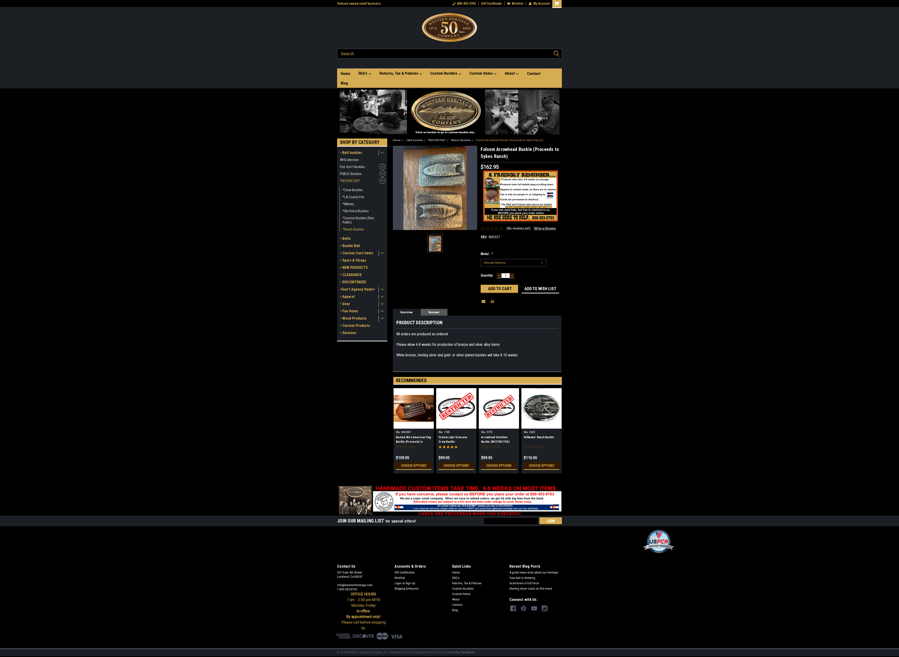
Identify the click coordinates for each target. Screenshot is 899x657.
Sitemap (395, 652)
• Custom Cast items (356, 253)
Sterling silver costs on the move (530, 588)
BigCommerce (424, 652)
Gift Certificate (491, 3)
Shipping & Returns (406, 588)
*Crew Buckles (353, 190)
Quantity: (487, 275)
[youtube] (534, 608)
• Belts (345, 238)
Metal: (487, 254)
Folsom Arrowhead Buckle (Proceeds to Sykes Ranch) (509, 140)
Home (345, 73)
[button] (450, 112)
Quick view (413, 425)
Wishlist (517, 3)
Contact (533, 73)
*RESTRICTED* (350, 181)
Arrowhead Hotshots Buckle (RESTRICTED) (495, 439)
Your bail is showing (522, 578)
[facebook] (513, 608)
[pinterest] (524, 608)
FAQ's (363, 73)
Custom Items (481, 73)
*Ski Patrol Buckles (356, 211)
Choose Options (413, 465)
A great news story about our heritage (533, 572)
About (510, 73)
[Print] (492, 301)
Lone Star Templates (461, 652)
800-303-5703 (466, 3)
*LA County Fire (353, 197)
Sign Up (410, 583)
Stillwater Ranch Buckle (539, 437)
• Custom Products (355, 325)
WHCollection (349, 160)
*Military (348, 204)
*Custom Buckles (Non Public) (358, 220)
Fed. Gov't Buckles (352, 167)
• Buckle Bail (350, 246)
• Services (348, 333)
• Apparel (347, 296)
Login (398, 583)
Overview (406, 312)
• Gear (345, 304)
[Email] (483, 301)
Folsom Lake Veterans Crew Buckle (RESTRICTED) (452, 440)
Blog (344, 83)
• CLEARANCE (351, 275)
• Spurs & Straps (353, 260)
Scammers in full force (524, 583)
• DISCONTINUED (353, 282)
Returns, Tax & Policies (399, 73)
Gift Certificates (404, 572)
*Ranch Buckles (353, 229)
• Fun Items (349, 311)
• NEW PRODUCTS (354, 267)
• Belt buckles (351, 152)
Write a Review (545, 228)
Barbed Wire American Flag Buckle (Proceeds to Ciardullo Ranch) (413, 440)
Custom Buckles (444, 73)
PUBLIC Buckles (350, 174)
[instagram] (545, 608)
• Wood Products (353, 318)
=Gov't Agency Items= (357, 289)
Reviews (433, 312)
